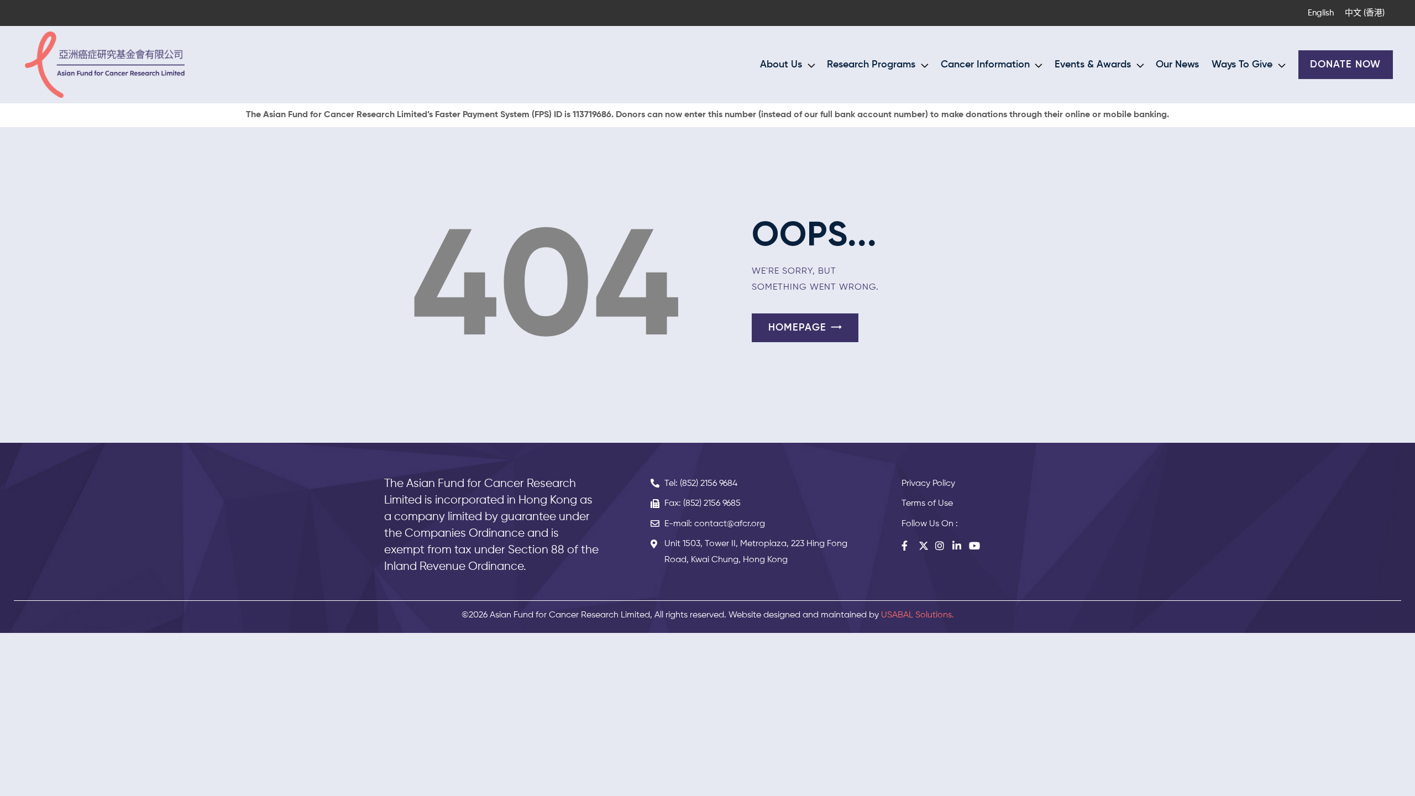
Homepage (797, 328)
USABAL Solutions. (917, 615)
